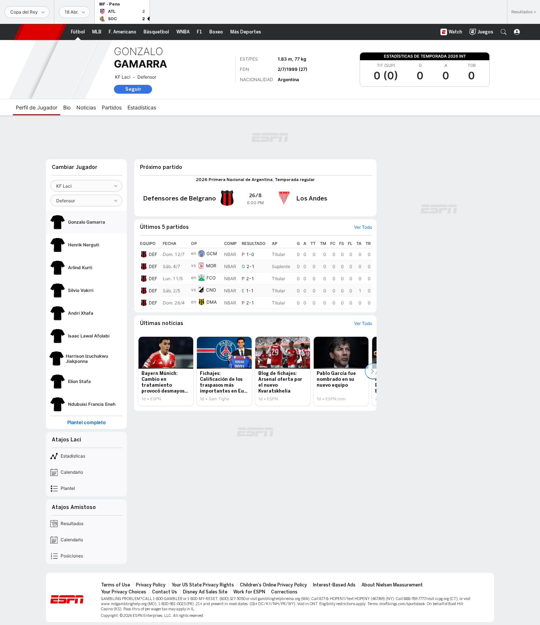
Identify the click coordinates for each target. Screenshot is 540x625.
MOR (211, 265)
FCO (211, 278)
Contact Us (164, 592)
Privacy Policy (151, 585)
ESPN (40, 32)
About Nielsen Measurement (392, 585)
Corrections (284, 592)
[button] (504, 32)
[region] (255, 274)
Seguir (133, 89)
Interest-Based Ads (334, 585)
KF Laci (122, 77)
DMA (211, 302)
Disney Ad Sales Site (205, 592)
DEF (153, 254)
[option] (165, 371)
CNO (211, 290)
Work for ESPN (249, 592)
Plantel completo (86, 422)
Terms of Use (115, 585)
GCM (211, 253)
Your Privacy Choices (123, 592)
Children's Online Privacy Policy (273, 585)
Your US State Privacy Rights (203, 585)
